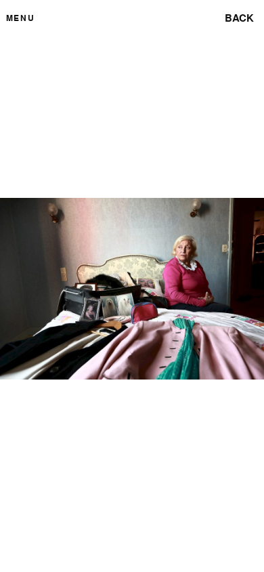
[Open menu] (29, 19)
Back (239, 18)
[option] (132, 288)
